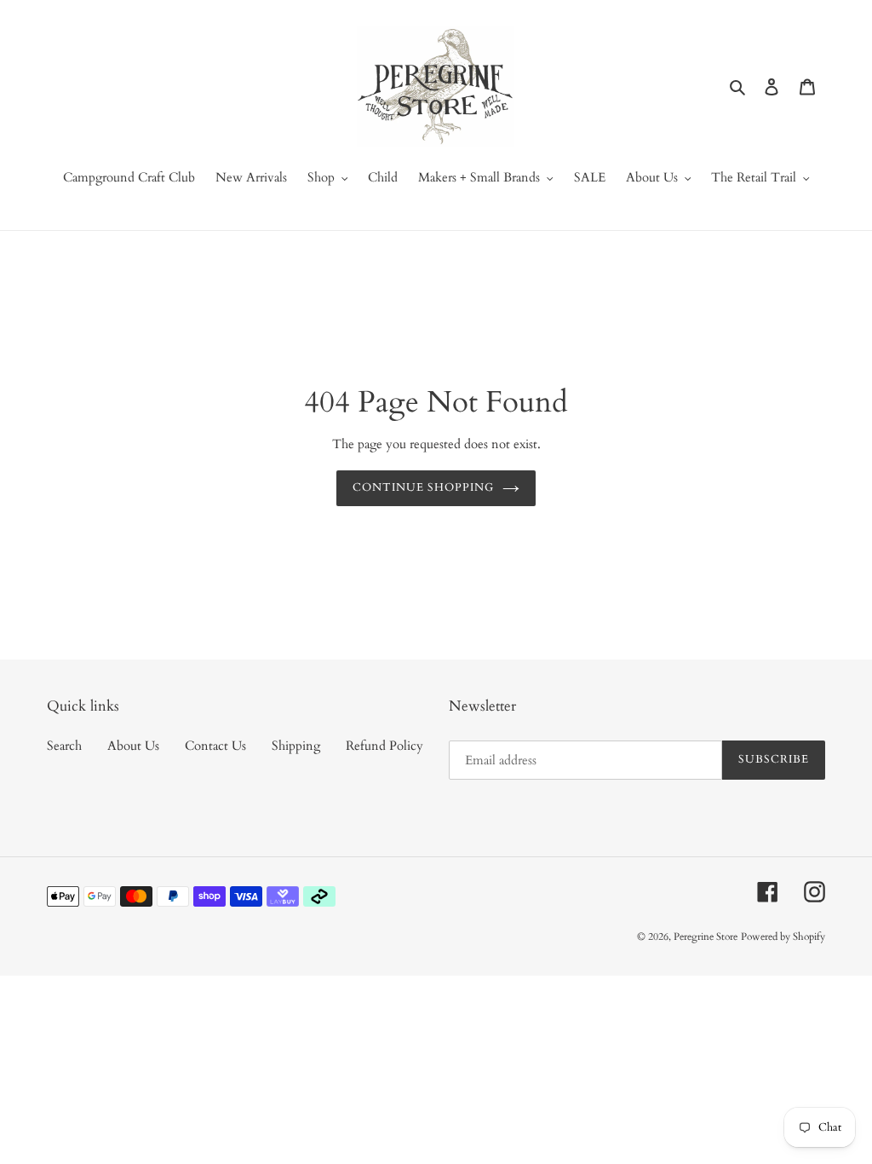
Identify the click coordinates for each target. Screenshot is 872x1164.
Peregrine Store (705, 936)
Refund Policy (384, 745)
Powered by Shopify (783, 936)
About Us (133, 745)
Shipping (296, 745)
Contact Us (215, 745)
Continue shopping (424, 487)
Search (64, 745)
